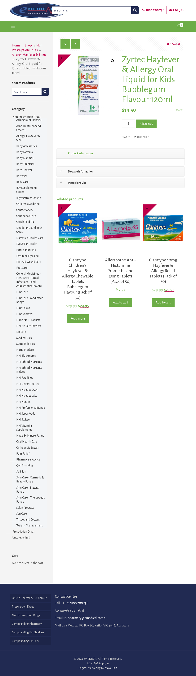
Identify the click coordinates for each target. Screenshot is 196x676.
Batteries (21, 175)
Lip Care (21, 331)
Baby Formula (24, 152)
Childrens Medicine (28, 203)
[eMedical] (38, 10)
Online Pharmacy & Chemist (29, 598)
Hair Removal (24, 314)
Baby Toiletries (25, 163)
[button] (112, 61)
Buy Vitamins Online (28, 197)
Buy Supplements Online (26, 189)
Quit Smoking (24, 465)
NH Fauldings (24, 377)
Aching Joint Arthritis (29, 119)
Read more (77, 318)
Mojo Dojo (111, 667)
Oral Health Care (26, 441)
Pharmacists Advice (28, 459)
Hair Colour (23, 307)
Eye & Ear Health (26, 243)
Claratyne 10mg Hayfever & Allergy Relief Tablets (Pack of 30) (163, 271)
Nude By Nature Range (30, 435)
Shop (28, 45)
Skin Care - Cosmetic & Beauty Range (30, 479)
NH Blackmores (26, 355)
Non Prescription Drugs (26, 116)
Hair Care (22, 292)
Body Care (22, 181)
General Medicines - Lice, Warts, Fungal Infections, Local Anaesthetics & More (29, 279)
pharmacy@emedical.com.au (88, 618)
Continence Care (26, 215)
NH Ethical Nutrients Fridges (29, 369)
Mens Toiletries (25, 343)
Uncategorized (21, 537)
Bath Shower (24, 170)
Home (16, 45)
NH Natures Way (26, 395)
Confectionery (24, 210)
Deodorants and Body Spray (29, 229)
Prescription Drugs (23, 531)
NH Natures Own (27, 389)
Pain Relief (22, 453)
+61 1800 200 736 (76, 603)
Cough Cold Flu (25, 221)
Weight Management (29, 525)
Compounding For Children (28, 632)
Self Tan (21, 471)
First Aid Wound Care (28, 261)
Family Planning (26, 249)
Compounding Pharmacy (27, 623)
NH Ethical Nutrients (29, 361)
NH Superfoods (25, 413)
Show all (175, 44)
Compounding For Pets (25, 641)
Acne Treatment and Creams (28, 128)
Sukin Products (25, 507)
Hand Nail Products (28, 319)
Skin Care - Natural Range (27, 489)
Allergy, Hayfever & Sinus (29, 54)
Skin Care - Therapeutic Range (30, 499)
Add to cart (146, 123)
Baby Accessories (26, 146)
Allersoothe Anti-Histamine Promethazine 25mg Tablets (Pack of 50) (120, 271)
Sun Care (21, 513)
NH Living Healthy (27, 383)
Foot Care (22, 267)
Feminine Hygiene (27, 255)
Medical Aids (24, 337)
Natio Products (25, 349)
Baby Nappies (24, 157)
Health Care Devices (28, 325)
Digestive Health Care (29, 237)
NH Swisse (23, 419)
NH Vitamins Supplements (24, 427)
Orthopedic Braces (27, 447)
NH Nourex (23, 401)
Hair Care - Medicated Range (29, 299)
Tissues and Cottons (28, 519)
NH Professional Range (30, 407)
